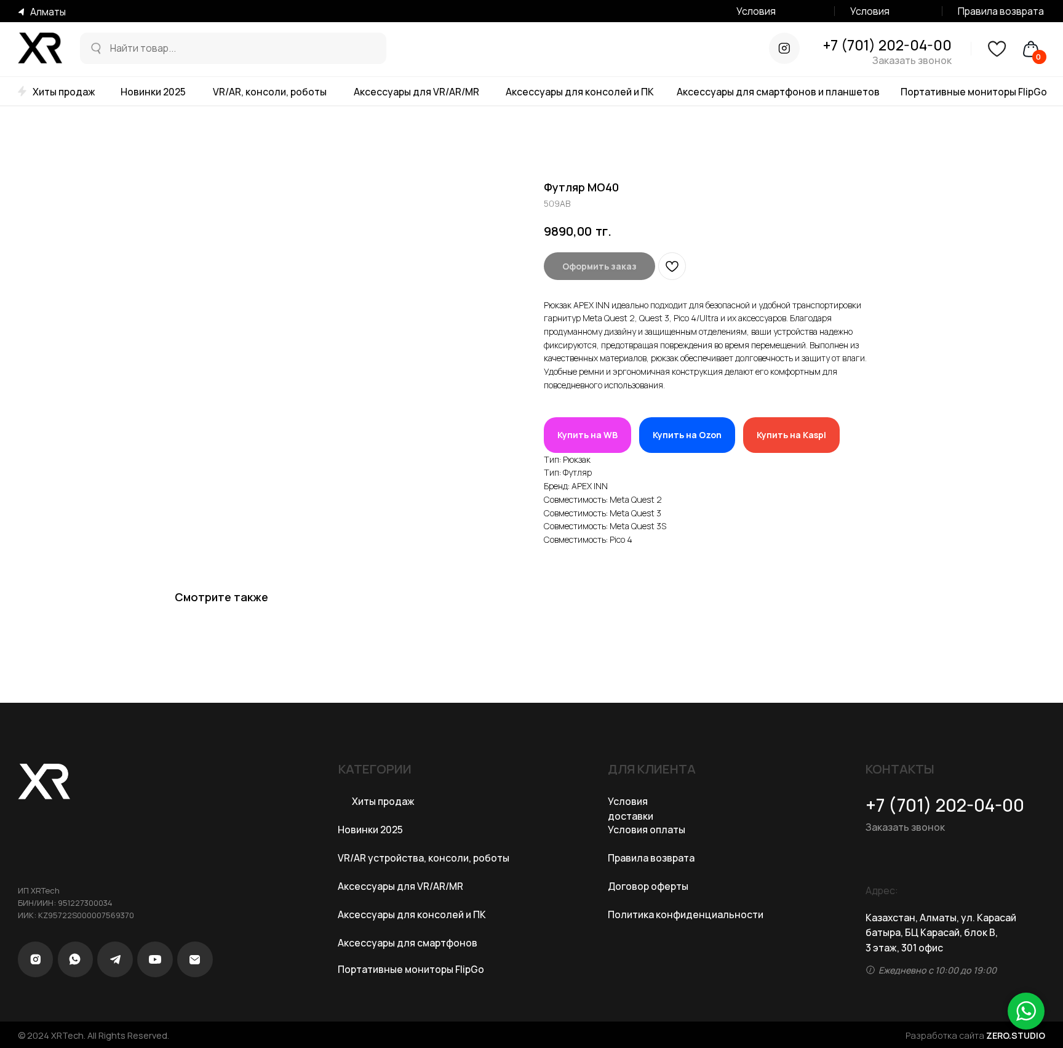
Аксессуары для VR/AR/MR (416, 91)
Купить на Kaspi (791, 435)
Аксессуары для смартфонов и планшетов (778, 91)
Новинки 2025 (153, 91)
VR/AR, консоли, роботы (270, 91)
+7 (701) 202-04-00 (887, 45)
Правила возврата (1001, 11)
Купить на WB (587, 435)
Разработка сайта (975, 1035)
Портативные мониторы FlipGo (974, 91)
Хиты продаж (64, 91)
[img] (95, 48)
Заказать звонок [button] (912, 60)
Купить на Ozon (687, 435)
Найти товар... (143, 48)
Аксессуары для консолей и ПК (580, 91)
